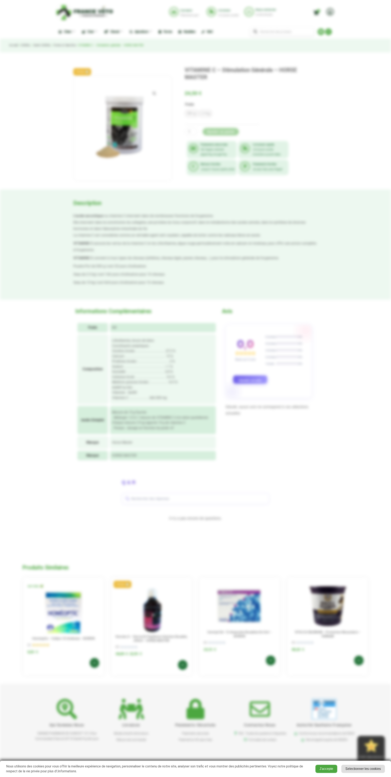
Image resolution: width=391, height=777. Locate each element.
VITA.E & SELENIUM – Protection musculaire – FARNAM (327, 634)
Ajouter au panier (221, 132)
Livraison (131, 725)
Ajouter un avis (250, 380)
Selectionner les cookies (363, 768)
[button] (82, 71)
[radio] (192, 113)
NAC (209, 32)
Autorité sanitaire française (324, 725)
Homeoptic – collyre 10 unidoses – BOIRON (63, 638)
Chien (67, 32)
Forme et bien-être (65, 45)
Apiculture (140, 32)
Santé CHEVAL (42, 45)
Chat (90, 32)
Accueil (13, 45)
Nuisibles (189, 32)
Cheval (114, 32)
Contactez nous (260, 725)
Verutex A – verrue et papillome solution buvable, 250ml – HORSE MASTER (151, 639)
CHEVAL (25, 45)
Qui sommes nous (66, 725)
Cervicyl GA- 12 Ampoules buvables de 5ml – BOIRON (239, 634)
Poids (189, 104)
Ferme (167, 32)
